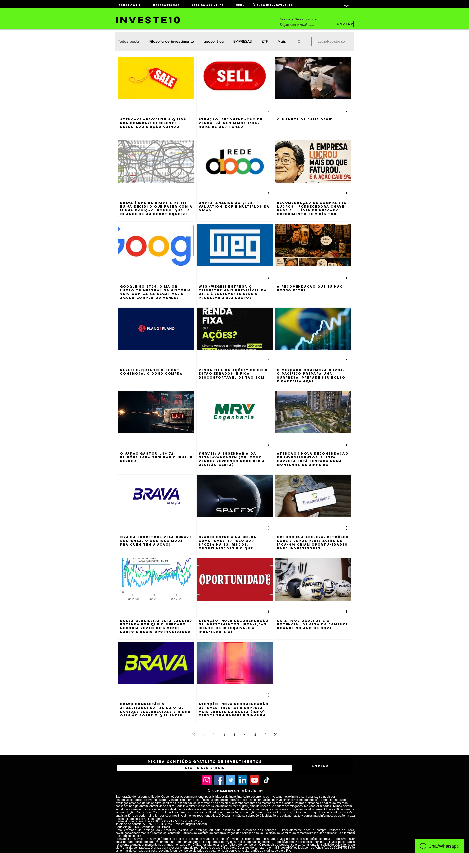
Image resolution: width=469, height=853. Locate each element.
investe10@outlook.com (191, 824)
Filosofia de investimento (171, 41)
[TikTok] (266, 780)
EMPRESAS (242, 41)
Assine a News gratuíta (298, 19)
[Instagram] (207, 780)
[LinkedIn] (242, 780)
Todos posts (129, 41)
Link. (139, 836)
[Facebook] (219, 780)
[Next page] (265, 734)
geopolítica (214, 41)
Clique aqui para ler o (226, 790)
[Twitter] (230, 780)
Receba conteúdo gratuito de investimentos (205, 761)
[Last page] (275, 734)
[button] (299, 42)
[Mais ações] (191, 110)
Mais (282, 41)
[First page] (193, 734)
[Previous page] (203, 734)
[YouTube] (254, 780)
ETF (265, 41)
